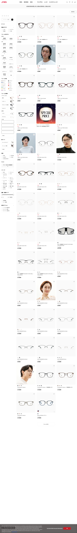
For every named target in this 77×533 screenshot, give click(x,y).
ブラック (10, 80)
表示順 (72, 11)
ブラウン (4, 80)
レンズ (45, 2)
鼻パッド (3, 139)
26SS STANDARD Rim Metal (62, 273)
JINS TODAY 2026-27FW (41, 157)
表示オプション (4, 205)
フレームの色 (4, 78)
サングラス (39, 2)
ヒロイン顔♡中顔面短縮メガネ (22, 39)
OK (67, 528)
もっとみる (46, 424)
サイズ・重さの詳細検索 (7, 164)
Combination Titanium (21, 387)
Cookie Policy (14, 531)
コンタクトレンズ (53, 2)
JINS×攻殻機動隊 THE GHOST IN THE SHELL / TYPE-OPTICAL (25, 274)
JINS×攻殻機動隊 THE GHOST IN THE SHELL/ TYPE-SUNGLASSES (65, 245)
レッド (10, 85)
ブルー (4, 82)
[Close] (75, 528)
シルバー (4, 85)
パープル (4, 90)
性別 (2, 153)
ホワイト (10, 90)
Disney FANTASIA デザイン (42, 415)
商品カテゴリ (4, 27)
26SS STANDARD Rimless (21, 331)
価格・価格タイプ (5, 192)
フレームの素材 (4, 93)
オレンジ (10, 88)
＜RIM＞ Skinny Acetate (21, 98)
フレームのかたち (5, 34)
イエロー (4, 88)
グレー (10, 82)
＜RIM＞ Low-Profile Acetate (62, 98)
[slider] (2, 194)
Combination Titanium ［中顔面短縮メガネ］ (45, 387)
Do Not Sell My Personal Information (55, 528)
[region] (38, 528)
